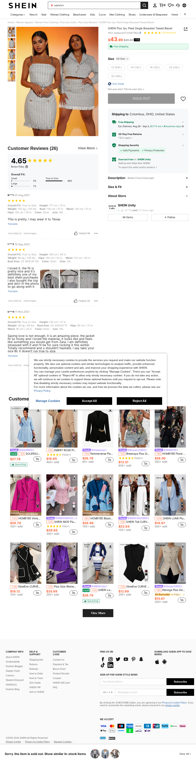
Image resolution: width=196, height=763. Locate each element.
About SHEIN (13, 657)
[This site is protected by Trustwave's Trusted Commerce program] (103, 738)
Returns (33, 664)
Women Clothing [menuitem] (59, 14)
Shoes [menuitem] (132, 14)
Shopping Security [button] (128, 145)
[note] (18, 464)
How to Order (36, 673)
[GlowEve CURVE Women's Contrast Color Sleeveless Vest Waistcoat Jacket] (25, 563)
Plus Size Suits (68, 22)
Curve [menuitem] (102, 14)
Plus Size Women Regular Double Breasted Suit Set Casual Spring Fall (62, 586)
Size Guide (35, 682)
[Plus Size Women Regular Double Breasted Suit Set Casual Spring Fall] (62, 563)
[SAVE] (183, 98)
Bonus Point (59, 669)
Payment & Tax (60, 664)
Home (11, 22)
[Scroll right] (185, 14)
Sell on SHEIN (36, 692)
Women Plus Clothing (46, 22)
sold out (141, 98)
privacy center (172, 705)
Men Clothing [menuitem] (117, 14)
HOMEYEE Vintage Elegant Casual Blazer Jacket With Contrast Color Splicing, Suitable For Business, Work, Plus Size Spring (26, 518)
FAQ (55, 687)
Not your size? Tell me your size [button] (125, 89)
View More (98, 613)
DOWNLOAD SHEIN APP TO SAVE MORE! (173, 653)
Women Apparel (24, 22)
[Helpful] (76, 233)
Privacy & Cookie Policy (174, 702)
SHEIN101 (11, 684)
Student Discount (15, 680)
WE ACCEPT (107, 719)
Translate (13, 224)
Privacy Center (13, 741)
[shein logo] (22, 5)
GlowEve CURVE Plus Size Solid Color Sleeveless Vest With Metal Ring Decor (134, 586)
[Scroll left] (180, 14)
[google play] (164, 663)
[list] (125, 662)
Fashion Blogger (14, 666)
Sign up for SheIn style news (119, 674)
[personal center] (155, 5)
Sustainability (13, 661)
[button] (178, 5)
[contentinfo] (147, 728)
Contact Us (58, 659)
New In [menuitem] (33, 14)
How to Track (36, 678)
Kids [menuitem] (92, 14)
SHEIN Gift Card (61, 682)
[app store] (157, 663)
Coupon (57, 678)
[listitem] (26, 436)
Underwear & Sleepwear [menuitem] (153, 14)
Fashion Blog (13, 689)
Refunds (33, 669)
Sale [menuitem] (43, 14)
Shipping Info (36, 659)
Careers (10, 675)
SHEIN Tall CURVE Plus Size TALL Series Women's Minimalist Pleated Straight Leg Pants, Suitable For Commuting (134, 521)
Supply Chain (13, 671)
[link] (162, 5)
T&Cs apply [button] (124, 137)
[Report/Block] (96, 233)
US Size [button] (120, 58)
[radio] (116, 67)
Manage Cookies (63, 741)
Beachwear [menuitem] (79, 14)
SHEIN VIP (35, 687)
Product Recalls (61, 673)
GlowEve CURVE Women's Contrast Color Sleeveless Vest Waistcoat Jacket (26, 586)
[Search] (144, 5)
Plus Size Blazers (87, 22)
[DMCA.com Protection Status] (112, 738)
